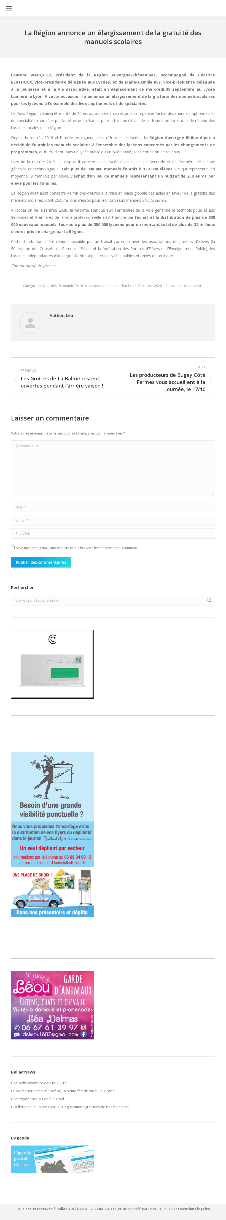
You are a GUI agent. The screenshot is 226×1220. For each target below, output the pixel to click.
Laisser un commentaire (184, 285)
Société (81, 285)
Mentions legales (195, 1209)
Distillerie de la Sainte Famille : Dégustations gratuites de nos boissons (70, 1106)
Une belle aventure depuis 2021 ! (38, 1082)
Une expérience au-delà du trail (37, 1098)
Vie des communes (103, 285)
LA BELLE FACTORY (162, 1209)
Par (128, 285)
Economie (66, 285)
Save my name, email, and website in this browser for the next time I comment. (77, 548)
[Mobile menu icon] (9, 8)
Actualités (49, 285)
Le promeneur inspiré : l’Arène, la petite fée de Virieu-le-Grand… (64, 1090)
